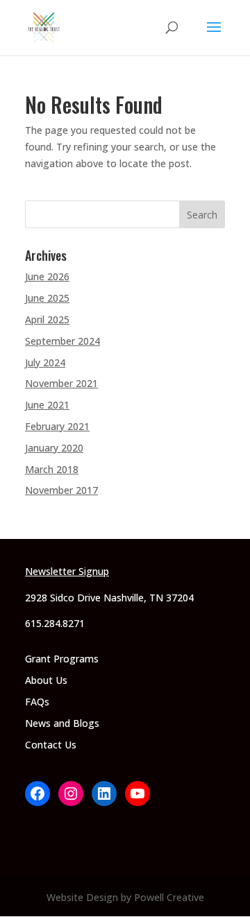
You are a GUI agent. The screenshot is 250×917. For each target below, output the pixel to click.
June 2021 (47, 404)
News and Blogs (62, 723)
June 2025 (47, 298)
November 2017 (61, 490)
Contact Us (50, 744)
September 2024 (62, 341)
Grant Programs (62, 658)
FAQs (37, 701)
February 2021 (57, 426)
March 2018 (51, 469)
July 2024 (45, 362)
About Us (46, 680)
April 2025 (47, 319)
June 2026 (47, 276)
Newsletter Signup (67, 571)
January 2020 (54, 447)
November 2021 (61, 383)
